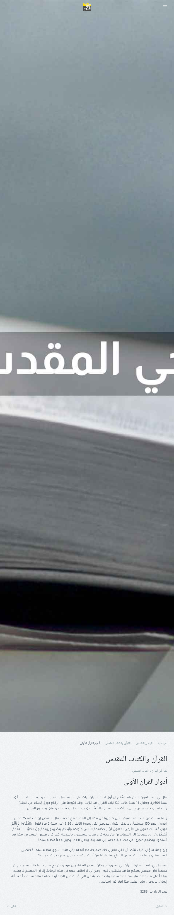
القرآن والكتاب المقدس (145, 771)
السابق (159, 906)
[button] (165, 7)
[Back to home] (87, 7)
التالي (14, 906)
